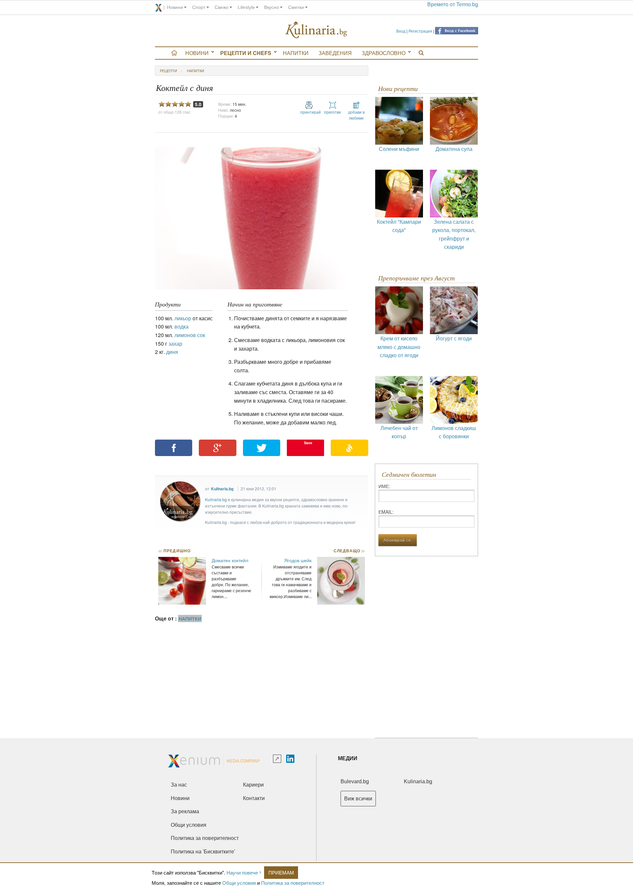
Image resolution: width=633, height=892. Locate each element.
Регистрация (420, 31)
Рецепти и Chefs (245, 53)
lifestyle (246, 7)
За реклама (185, 811)
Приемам (281, 872)
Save (308, 442)
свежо (221, 7)
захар (175, 343)
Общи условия (239, 882)
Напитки (296, 53)
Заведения (335, 53)
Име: (384, 486)
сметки (296, 7)
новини (175, 7)
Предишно (174, 551)
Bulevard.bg (355, 781)
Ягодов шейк (298, 560)
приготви (332, 112)
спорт (198, 7)
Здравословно (384, 53)
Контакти (254, 798)
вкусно (271, 7)
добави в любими (356, 115)
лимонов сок (189, 335)
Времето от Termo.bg (452, 4)
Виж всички (358, 798)
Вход (401, 31)
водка (181, 326)
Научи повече (242, 872)
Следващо (349, 551)
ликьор (182, 318)
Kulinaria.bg (222, 489)
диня (172, 352)
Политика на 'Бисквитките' (203, 851)
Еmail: (386, 511)
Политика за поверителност (292, 882)
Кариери (253, 785)
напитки (195, 70)
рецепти (168, 70)
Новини (197, 53)
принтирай (308, 112)
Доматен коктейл (230, 560)
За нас (179, 785)
